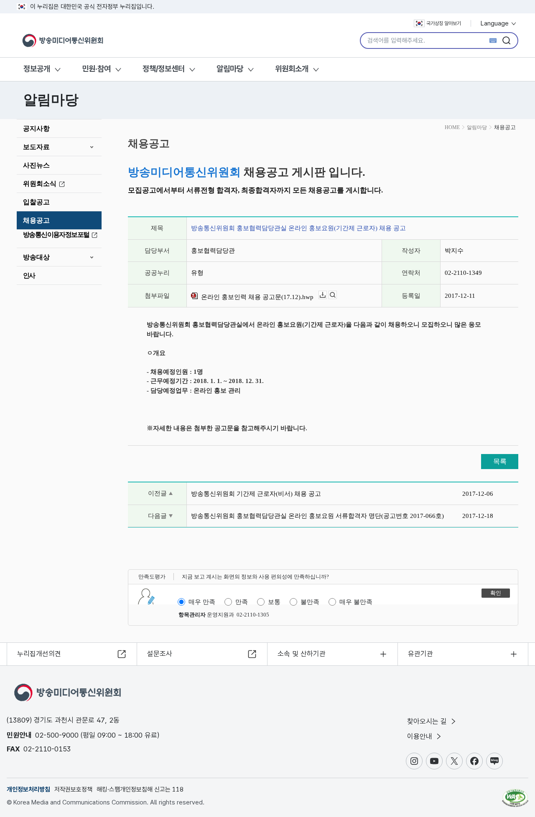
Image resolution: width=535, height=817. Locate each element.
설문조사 (159, 654)
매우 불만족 (355, 602)
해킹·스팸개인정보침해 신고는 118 (140, 789)
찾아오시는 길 (428, 721)
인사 (29, 275)
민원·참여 (96, 69)
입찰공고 (36, 202)
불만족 (310, 602)
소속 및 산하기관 (302, 654)
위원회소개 (291, 69)
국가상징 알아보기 (443, 23)
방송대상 (36, 257)
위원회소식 (39, 183)
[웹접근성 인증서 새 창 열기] (515, 794)
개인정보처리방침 (28, 789)
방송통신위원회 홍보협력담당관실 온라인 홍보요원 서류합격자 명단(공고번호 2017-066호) (317, 516)
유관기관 (420, 654)
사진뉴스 (36, 165)
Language (495, 23)
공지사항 (36, 128)
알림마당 (230, 69)
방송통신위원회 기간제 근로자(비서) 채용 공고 (256, 493)
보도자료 (36, 146)
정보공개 (36, 69)
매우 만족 (202, 602)
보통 (274, 602)
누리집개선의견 (39, 654)
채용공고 (36, 220)
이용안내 (420, 736)
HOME (452, 127)
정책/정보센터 (164, 69)
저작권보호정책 (73, 789)
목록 (500, 461)
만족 (241, 602)
